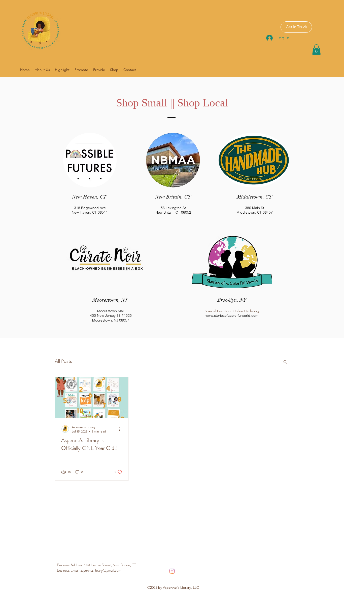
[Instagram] (172, 571)
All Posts (63, 361)
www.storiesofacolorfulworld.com (231, 315)
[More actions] (121, 429)
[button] (316, 49)
